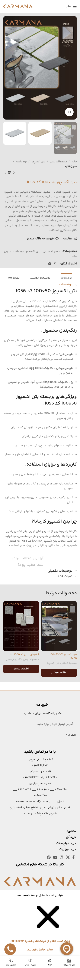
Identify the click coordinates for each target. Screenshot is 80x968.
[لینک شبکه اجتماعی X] (68, 857)
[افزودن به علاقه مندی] (45, 604)
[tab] (66, 277)
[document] (40, 928)
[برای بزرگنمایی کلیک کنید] (69, 112)
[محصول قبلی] (14, 173)
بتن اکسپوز (38, 162)
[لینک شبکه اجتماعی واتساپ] (55, 264)
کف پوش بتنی (14, 659)
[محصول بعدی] (5, 173)
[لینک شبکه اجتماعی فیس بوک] (73, 857)
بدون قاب (71, 166)
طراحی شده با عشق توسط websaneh (40, 895)
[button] (48, 932)
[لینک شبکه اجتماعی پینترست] (49, 857)
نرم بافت (21, 162)
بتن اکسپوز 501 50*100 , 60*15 (62, 656)
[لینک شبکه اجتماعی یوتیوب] (55, 857)
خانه (74, 162)
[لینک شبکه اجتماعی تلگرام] (49, 264)
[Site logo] (18, 6)
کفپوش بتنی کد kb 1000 (24, 654)
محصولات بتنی (58, 162)
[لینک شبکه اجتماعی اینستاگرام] (62, 857)
